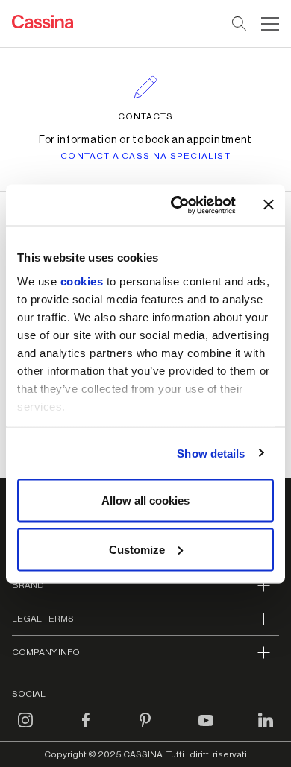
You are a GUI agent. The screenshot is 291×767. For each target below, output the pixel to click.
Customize (137, 549)
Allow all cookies (145, 500)
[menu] (270, 24)
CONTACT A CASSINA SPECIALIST (145, 155)
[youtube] (206, 729)
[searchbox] (240, 24)
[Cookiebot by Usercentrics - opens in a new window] (176, 205)
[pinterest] (145, 729)
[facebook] (85, 729)
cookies (82, 280)
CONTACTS (145, 116)
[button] (268, 24)
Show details (211, 452)
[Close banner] (268, 205)
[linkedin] (265, 729)
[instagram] (25, 729)
